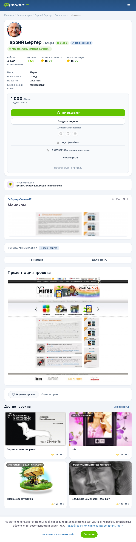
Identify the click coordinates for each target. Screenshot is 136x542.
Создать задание (68, 121)
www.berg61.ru (70, 157)
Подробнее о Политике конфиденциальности (94, 525)
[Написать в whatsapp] (75, 134)
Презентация (36, 260)
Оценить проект (23, 394)
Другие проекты (17, 406)
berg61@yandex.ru (70, 142)
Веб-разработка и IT (20, 199)
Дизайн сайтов (49, 248)
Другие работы (99, 260)
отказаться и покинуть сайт (58, 534)
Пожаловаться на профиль (68, 168)
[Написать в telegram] (61, 134)
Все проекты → (123, 406)
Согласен (89, 534)
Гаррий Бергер (24, 42)
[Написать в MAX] (68, 134)
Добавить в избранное (69, 127)
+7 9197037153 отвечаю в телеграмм (70, 150)
